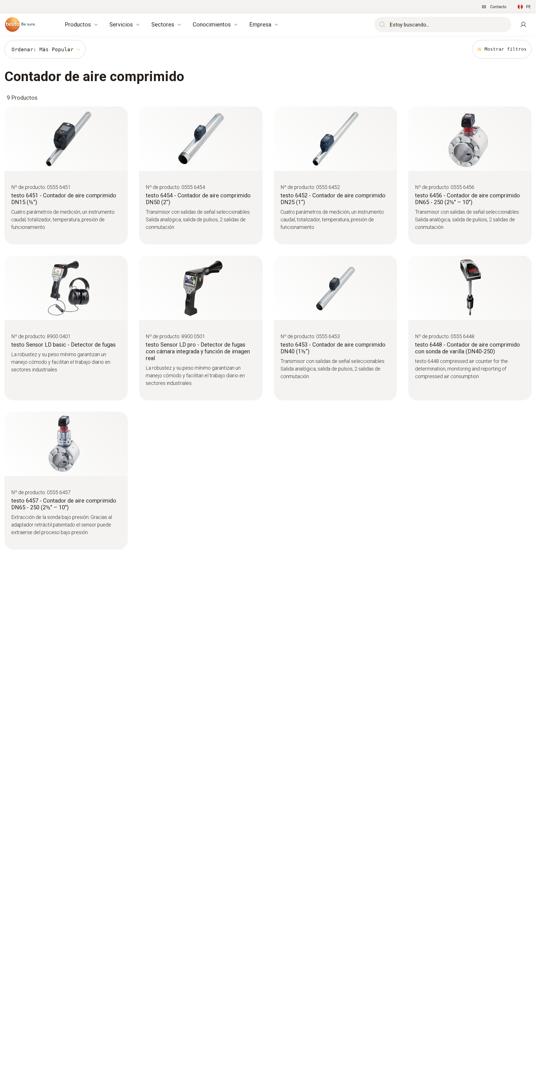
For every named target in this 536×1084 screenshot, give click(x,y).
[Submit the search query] (380, 24)
